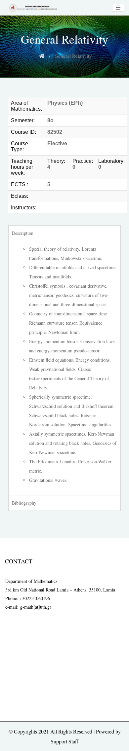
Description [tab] (22, 233)
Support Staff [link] (64, 741)
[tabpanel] (64, 368)
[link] (32, 7)
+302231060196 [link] (35, 598)
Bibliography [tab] (24, 503)
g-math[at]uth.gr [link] (35, 607)
